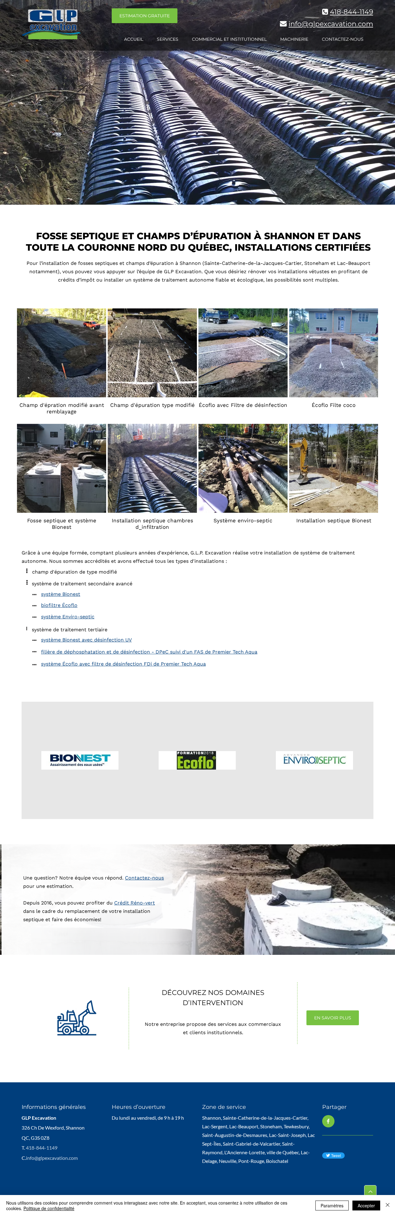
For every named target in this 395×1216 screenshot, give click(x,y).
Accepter (366, 1205)
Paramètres (332, 1205)
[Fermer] (387, 1205)
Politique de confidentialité (48, 1208)
